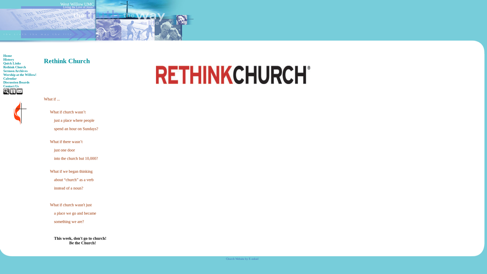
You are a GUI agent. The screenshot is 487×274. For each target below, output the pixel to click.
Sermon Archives (15, 71)
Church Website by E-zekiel (242, 259)
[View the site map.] (13, 93)
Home (7, 56)
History (8, 59)
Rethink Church (14, 67)
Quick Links (12, 63)
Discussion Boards (16, 82)
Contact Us (11, 86)
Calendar (10, 78)
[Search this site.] (6, 93)
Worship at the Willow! (19, 75)
